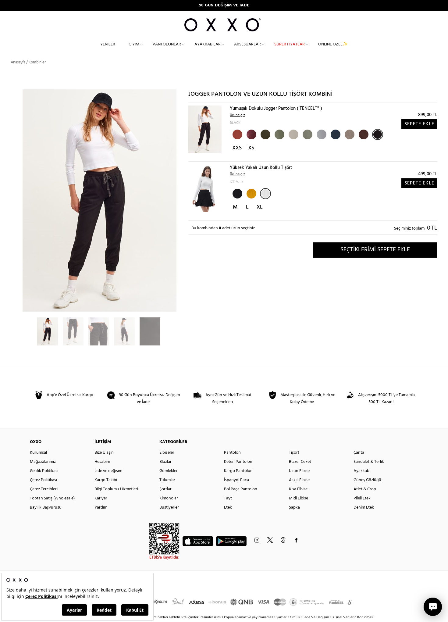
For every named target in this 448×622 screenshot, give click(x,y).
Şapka (294, 507)
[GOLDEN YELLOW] (251, 193)
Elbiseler (166, 452)
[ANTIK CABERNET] (251, 134)
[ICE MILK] (265, 193)
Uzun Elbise (299, 470)
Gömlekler (168, 470)
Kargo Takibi (105, 480)
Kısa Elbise (298, 489)
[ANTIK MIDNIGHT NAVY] (335, 134)
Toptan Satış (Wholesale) (52, 498)
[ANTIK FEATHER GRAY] (293, 134)
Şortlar (165, 489)
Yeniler (107, 44)
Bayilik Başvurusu (46, 507)
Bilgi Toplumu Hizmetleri (116, 489)
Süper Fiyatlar (289, 44)
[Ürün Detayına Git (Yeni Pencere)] (205, 129)
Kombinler (37, 62)
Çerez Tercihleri (44, 489)
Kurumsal (38, 452)
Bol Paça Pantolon (240, 489)
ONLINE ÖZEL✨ (333, 44)
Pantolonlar (167, 44)
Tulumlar (167, 480)
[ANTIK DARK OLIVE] (265, 134)
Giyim (134, 44)
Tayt (228, 498)
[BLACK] (377, 134)
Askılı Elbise (299, 480)
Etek (228, 507)
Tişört (294, 452)
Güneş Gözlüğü (367, 480)
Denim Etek (364, 507)
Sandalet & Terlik (369, 461)
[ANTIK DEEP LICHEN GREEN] (279, 134)
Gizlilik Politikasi (44, 470)
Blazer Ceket (300, 461)
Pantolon (232, 452)
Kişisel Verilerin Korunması (353, 617)
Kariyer (100, 498)
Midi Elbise (298, 498)
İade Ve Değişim (316, 617)
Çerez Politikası (43, 480)
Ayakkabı (362, 470)
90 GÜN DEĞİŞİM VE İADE (224, 5)
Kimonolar (168, 498)
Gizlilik (295, 617)
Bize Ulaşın (104, 452)
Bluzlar (165, 461)
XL (260, 207)
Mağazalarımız (43, 461)
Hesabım (102, 461)
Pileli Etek (362, 498)
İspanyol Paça (236, 480)
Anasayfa (18, 62)
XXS (237, 148)
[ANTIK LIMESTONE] (321, 134)
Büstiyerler (169, 507)
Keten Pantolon (238, 461)
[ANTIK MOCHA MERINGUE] (349, 134)
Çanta (359, 452)
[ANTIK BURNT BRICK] (237, 134)
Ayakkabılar (207, 44)
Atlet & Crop (365, 489)
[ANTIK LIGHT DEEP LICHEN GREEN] (307, 134)
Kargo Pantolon (238, 470)
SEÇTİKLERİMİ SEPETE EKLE (375, 250)
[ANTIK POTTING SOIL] (363, 134)
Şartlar (281, 617)
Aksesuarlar (247, 44)
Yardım (100, 507)
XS (251, 148)
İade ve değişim (108, 470)
